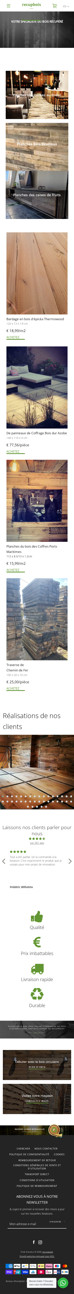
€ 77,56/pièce (17, 444)
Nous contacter (46, 1148)
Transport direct (37, 1174)
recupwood (47, 1251)
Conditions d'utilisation (37, 1180)
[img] (37, 839)
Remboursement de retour (37, 1160)
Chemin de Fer (17, 670)
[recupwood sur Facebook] (34, 1242)
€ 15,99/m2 (16, 563)
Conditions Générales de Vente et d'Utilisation (37, 1167)
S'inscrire (55, 1221)
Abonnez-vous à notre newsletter (37, 1199)
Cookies (59, 1154)
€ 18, (10, 330)
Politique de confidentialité (29, 1154)
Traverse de (15, 665)
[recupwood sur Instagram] (40, 1242)
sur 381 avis (37, 843)
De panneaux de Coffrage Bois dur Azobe (36, 433)
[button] (3, 796)
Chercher (23, 1148)
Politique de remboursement (37, 1186)
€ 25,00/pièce (17, 681)
